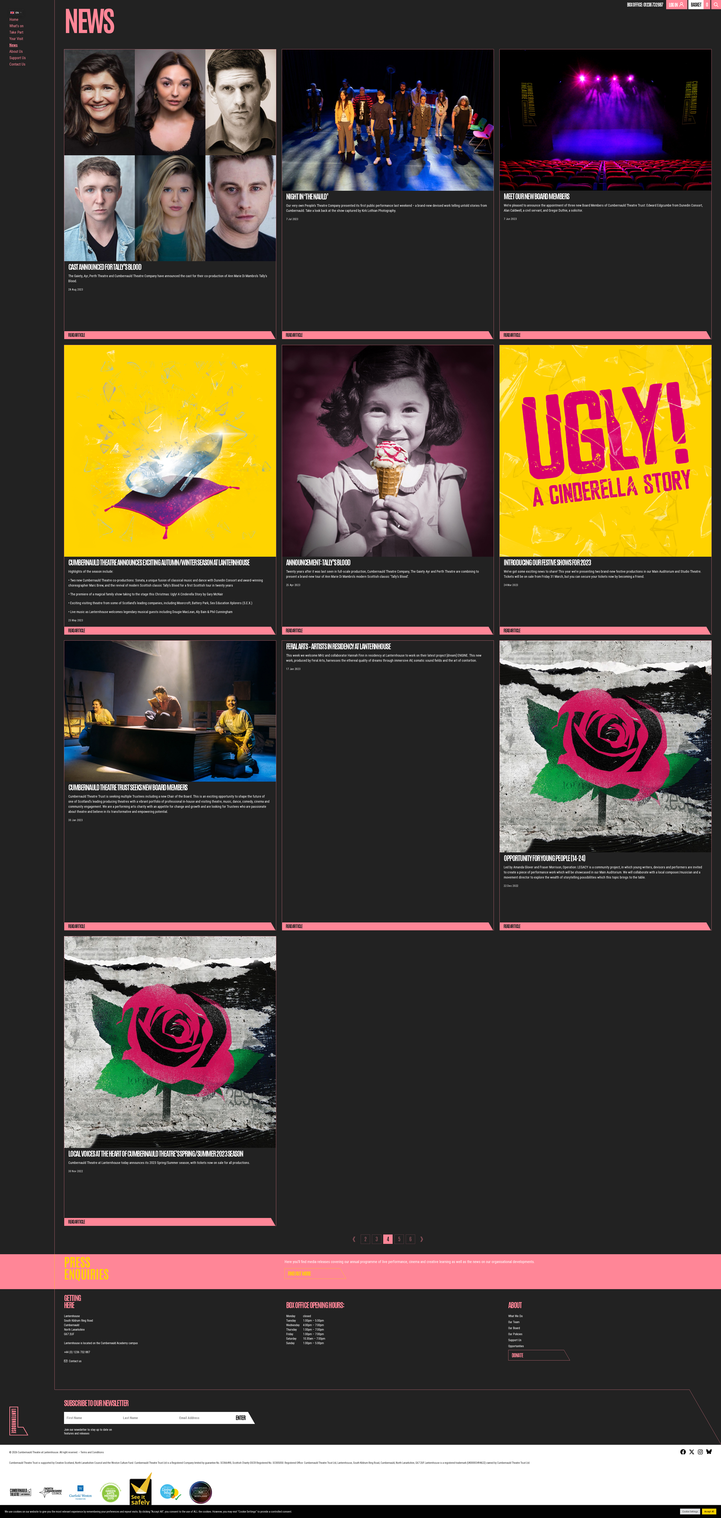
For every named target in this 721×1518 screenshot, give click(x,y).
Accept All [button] (709, 1511)
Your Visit (16, 38)
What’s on (16, 26)
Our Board (514, 1328)
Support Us (17, 58)
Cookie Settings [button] (690, 1511)
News (13, 45)
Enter (240, 1417)
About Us (16, 51)
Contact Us (17, 64)
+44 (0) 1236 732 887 (77, 1352)
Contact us (75, 1361)
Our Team (514, 1322)
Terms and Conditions (92, 1452)
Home (13, 19)
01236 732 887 (653, 4)
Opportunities (516, 1346)
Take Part (16, 32)
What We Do (515, 1316)
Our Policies (515, 1334)
